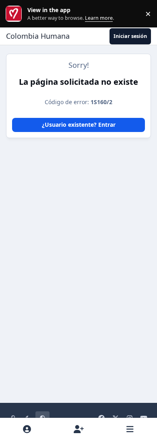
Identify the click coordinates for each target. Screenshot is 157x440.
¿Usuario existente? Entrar (79, 124)
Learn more (15, 14)
